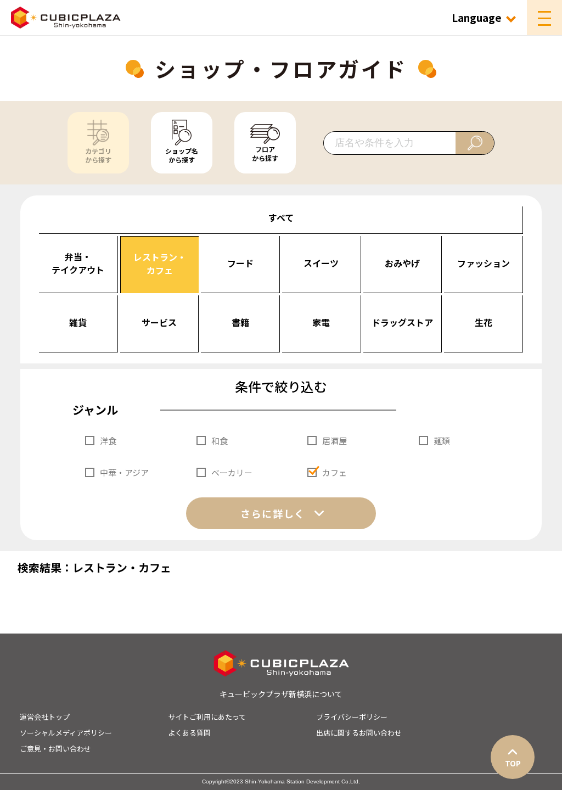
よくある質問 (189, 732)
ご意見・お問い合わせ (55, 748)
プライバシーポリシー (351, 716)
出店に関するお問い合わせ (359, 732)
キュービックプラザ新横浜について (281, 693)
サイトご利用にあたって (207, 716)
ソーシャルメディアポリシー (66, 732)
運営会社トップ (45, 716)
